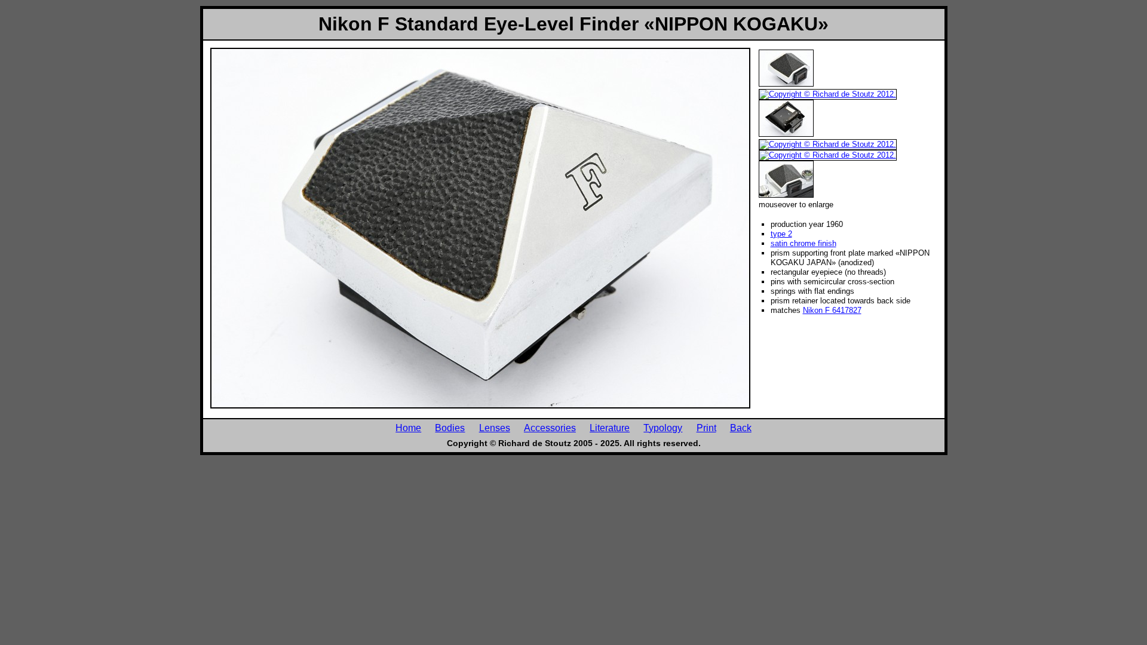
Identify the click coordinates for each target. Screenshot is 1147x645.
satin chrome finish (803, 243)
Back (741, 427)
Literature (610, 427)
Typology (662, 427)
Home (408, 427)
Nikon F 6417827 (832, 310)
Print (706, 427)
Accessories (550, 427)
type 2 (781, 233)
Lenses (494, 427)
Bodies (450, 427)
